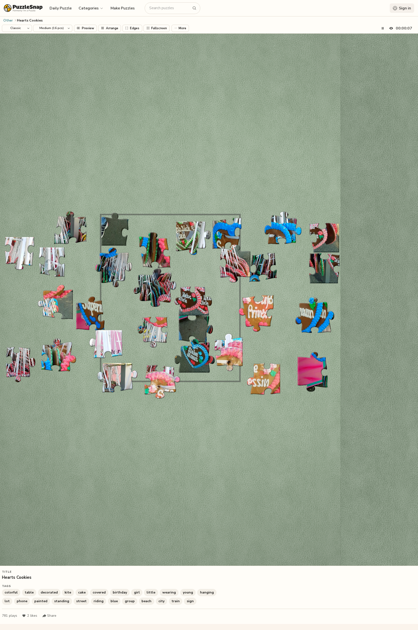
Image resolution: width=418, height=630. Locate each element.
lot (7, 601)
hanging (207, 592)
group (130, 601)
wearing (169, 592)
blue (114, 601)
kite (68, 592)
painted (40, 601)
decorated (49, 592)
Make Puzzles (123, 8)
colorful (11, 592)
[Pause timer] (383, 28)
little (151, 592)
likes (32, 615)
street (81, 601)
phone (22, 601)
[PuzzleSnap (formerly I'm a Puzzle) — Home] (23, 8)
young (188, 592)
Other (8, 20)
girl (137, 592)
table (29, 592)
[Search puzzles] (194, 8)
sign (190, 601)
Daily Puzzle (61, 8)
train (176, 601)
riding (99, 601)
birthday (120, 592)
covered (99, 592)
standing (61, 601)
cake (82, 592)
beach (146, 601)
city (161, 601)
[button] (91, 8)
